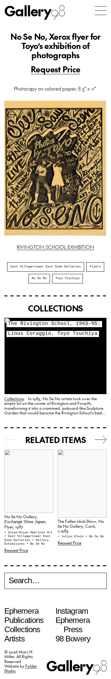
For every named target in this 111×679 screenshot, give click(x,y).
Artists (14, 638)
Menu (101, 10)
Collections (14, 398)
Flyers (95, 266)
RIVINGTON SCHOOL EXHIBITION (55, 246)
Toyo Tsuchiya (68, 278)
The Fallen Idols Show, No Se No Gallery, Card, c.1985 (81, 525)
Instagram (72, 611)
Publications (23, 620)
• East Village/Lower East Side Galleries (27, 538)
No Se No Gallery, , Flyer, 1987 (25, 521)
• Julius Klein (71, 536)
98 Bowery (73, 638)
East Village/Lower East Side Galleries (45, 266)
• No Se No (36, 544)
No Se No (39, 278)
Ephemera (21, 611)
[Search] (55, 581)
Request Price (55, 69)
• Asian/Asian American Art (28, 532)
